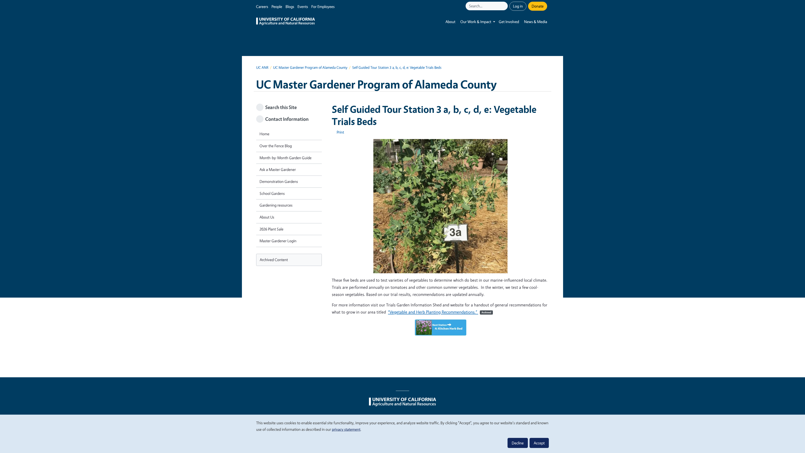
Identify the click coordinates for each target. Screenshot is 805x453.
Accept (539, 442)
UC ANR (262, 67)
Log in (518, 6)
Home (264, 133)
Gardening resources (276, 205)
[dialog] (402, 433)
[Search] (505, 6)
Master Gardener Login (278, 240)
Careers (262, 6)
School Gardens (272, 193)
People (276, 6)
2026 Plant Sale (271, 229)
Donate (538, 6)
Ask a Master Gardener (278, 169)
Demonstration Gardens (279, 181)
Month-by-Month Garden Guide (286, 157)
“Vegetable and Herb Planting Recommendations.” (439, 312)
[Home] (285, 22)
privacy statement (346, 429)
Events (302, 6)
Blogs (290, 6)
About (450, 21)
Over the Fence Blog (276, 145)
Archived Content (274, 259)
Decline (518, 442)
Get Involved (509, 21)
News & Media (535, 21)
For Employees (323, 6)
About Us (267, 217)
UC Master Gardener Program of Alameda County (310, 67)
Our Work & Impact (475, 21)
